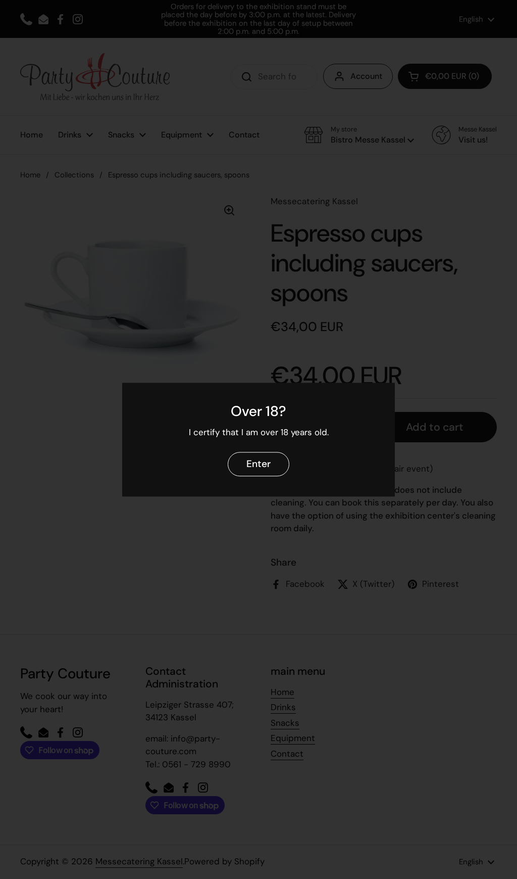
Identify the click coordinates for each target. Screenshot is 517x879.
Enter (258, 463)
